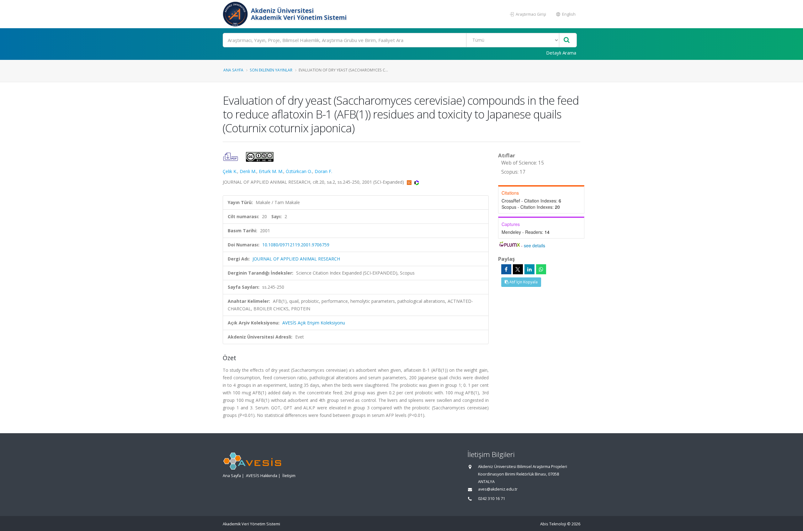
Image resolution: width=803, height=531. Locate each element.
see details (534, 245)
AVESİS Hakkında (261, 475)
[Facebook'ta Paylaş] (506, 269)
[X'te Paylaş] (518, 269)
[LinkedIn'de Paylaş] (529, 269)
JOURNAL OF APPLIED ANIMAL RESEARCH (296, 259)
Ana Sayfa (233, 69)
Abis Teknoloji (553, 524)
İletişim (288, 475)
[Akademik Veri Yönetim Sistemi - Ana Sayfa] (236, 14)
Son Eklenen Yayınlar (271, 69)
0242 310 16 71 (491, 498)
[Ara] (567, 40)
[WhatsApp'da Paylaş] (541, 269)
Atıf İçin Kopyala (523, 282)
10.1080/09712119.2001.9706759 (295, 245)
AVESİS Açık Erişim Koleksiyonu (313, 323)
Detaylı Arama (561, 53)
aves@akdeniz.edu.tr (498, 489)
